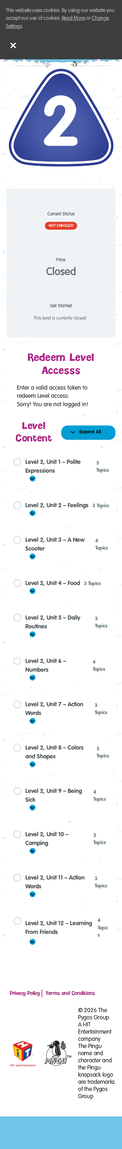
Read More (73, 18)
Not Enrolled (61, 225)
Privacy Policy (25, 993)
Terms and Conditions (70, 993)
